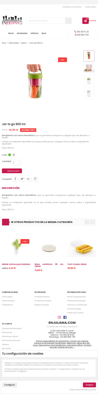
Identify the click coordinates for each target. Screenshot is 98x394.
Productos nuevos (42, 296)
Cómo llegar (7, 296)
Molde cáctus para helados (16, 264)
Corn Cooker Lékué (76, 264)
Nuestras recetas (42, 305)
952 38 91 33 (82, 31)
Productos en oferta (43, 300)
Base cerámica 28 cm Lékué (49, 265)
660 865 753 (83, 34)
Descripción (10, 188)
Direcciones (7, 332)
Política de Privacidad (76, 300)
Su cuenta (7, 323)
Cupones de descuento (12, 328)
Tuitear (21, 178)
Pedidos (5, 344)
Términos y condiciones (77, 305)
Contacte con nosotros (71, 7)
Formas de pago (74, 309)
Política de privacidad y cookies (82, 390)
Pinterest (35, 178)
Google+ (28, 178)
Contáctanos (7, 305)
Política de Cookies (75, 312)
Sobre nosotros (8, 300)
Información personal (11, 340)
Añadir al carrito (12, 171)
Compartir (15, 178)
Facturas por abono (10, 336)
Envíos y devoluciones (76, 296)
